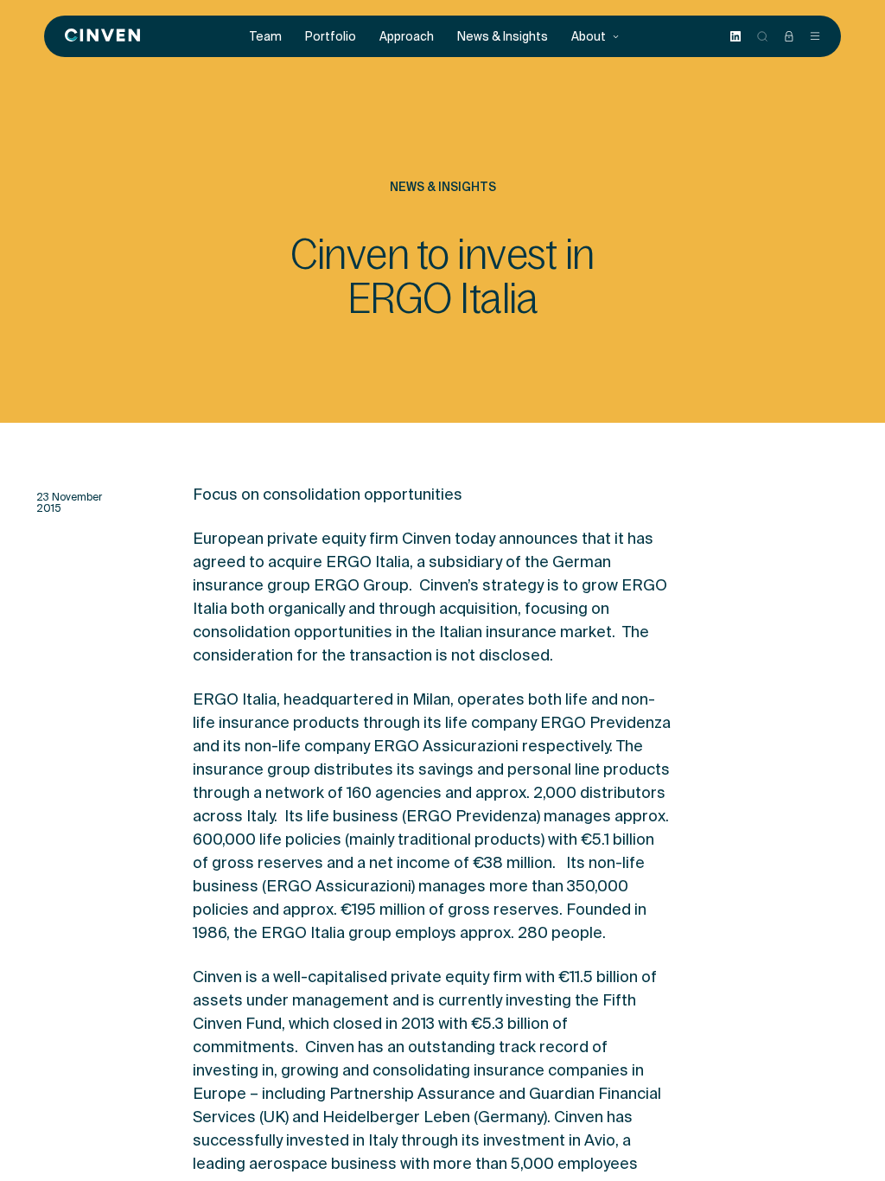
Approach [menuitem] (406, 36)
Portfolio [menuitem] (330, 36)
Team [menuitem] (266, 36)
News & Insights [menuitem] (502, 36)
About (589, 36)
